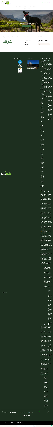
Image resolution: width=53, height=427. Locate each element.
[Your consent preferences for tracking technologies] (51, 425)
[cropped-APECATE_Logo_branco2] (31, 411)
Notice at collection (21, 425)
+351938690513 (4, 292)
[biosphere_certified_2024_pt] (20, 68)
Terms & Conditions (48, 422)
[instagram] (44, 2)
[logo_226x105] (6, 0)
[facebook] (42, 2)
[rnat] (4, 411)
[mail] (47, 2)
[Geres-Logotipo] (39, 411)
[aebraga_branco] (22, 411)
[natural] (13, 412)
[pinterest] (26, 415)
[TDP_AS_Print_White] (20, 64)
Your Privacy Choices (29, 425)
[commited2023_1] (20, 60)
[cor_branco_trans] (6, 171)
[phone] (49, 2)
